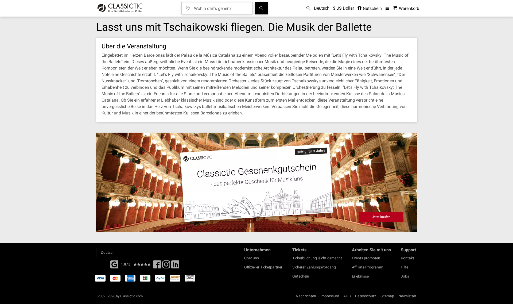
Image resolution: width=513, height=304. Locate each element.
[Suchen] (261, 8)
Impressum (329, 296)
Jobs (405, 276)
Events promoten (366, 258)
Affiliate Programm (367, 267)
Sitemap (387, 296)
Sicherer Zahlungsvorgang (314, 267)
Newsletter (407, 296)
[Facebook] (114, 264)
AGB (347, 296)
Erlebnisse (360, 276)
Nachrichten (306, 296)
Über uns (251, 258)
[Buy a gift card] (256, 182)
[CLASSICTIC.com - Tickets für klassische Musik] (120, 8)
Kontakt (407, 258)
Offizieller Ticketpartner (263, 267)
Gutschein (372, 8)
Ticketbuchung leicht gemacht (317, 258)
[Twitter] (166, 266)
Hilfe (404, 267)
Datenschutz (365, 296)
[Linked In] (175, 266)
